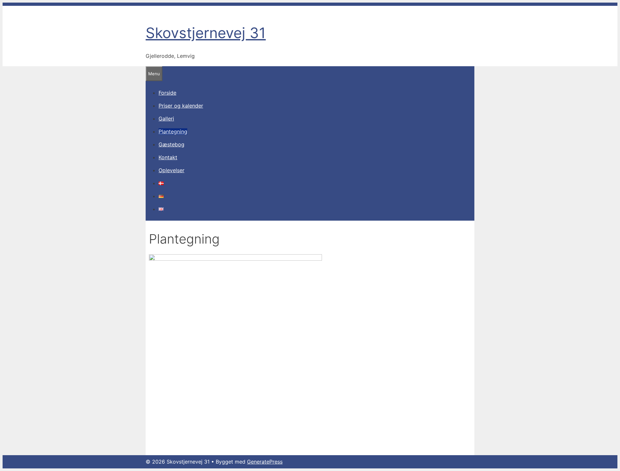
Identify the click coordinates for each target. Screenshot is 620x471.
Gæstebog (171, 144)
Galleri (166, 118)
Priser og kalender (181, 105)
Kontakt (168, 157)
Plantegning (173, 131)
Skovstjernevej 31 (206, 33)
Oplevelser (171, 170)
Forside (167, 92)
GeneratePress (265, 461)
